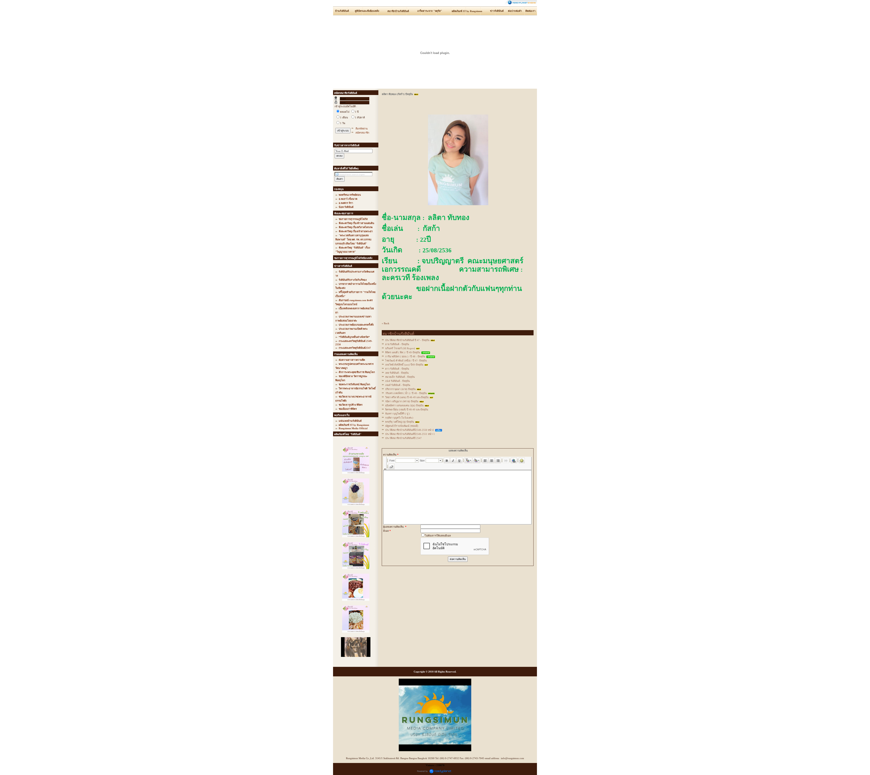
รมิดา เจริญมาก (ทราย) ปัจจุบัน (401, 401)
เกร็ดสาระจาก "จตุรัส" (429, 11)
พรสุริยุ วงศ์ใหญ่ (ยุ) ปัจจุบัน (399, 421)
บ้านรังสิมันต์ (342, 11)
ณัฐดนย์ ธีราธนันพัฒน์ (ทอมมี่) (401, 425)
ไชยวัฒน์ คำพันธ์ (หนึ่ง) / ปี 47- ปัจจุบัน (406, 360)
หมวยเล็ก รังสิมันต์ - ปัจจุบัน (400, 376)
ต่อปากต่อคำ (515, 11)
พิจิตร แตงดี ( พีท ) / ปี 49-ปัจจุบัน (402, 352)
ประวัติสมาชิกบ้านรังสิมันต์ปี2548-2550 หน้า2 (409, 430)
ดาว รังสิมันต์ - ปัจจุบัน (397, 368)
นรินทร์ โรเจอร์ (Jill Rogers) (400, 348)
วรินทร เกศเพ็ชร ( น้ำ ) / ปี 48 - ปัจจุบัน (406, 393)
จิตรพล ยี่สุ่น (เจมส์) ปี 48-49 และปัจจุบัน (406, 409)
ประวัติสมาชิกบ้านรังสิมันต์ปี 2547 (403, 438)
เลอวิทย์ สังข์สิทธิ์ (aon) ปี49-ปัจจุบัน (404, 364)
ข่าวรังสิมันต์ (497, 11)
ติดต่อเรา (530, 11)
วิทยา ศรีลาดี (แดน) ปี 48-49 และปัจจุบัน (407, 397)
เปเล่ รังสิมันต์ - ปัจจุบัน (397, 381)
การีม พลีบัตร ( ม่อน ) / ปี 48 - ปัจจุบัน (405, 356)
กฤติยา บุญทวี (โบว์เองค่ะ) (399, 417)
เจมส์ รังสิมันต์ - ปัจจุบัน (397, 385)
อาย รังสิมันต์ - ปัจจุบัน (397, 344)
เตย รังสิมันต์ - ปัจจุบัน (397, 372)
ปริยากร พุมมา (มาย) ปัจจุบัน (400, 389)
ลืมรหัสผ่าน (361, 128)
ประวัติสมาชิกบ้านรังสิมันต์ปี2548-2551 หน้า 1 (410, 434)
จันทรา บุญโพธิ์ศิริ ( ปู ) (397, 413)
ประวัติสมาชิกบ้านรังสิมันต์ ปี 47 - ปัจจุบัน (407, 340)
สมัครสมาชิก (362, 132)
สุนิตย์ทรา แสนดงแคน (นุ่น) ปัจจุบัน (404, 405)
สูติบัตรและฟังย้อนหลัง (367, 11)
